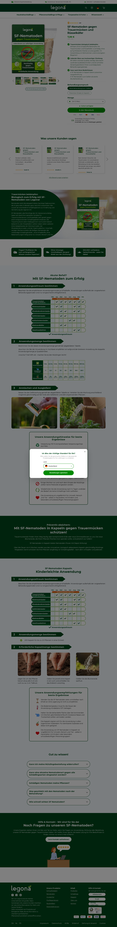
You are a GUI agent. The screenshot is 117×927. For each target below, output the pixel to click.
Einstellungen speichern (58, 473)
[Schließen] (85, 451)
